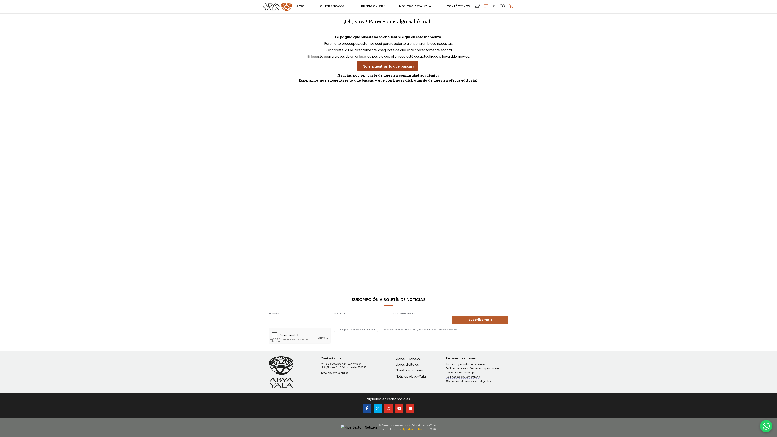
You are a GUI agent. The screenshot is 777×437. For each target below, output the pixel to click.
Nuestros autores (409, 370)
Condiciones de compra (461, 372)
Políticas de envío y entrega (463, 377)
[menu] (382, 6)
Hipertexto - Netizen (415, 429)
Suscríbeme (480, 319)
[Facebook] (367, 408)
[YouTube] (399, 408)
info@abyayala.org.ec (334, 373)
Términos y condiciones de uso (465, 364)
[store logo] (277, 7)
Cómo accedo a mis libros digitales (468, 381)
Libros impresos (408, 358)
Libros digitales (407, 365)
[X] (378, 408)
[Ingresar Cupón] (477, 6)
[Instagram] (388, 408)
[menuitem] (299, 6)
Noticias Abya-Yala (411, 376)
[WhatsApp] (766, 426)
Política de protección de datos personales (472, 368)
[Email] (410, 408)
